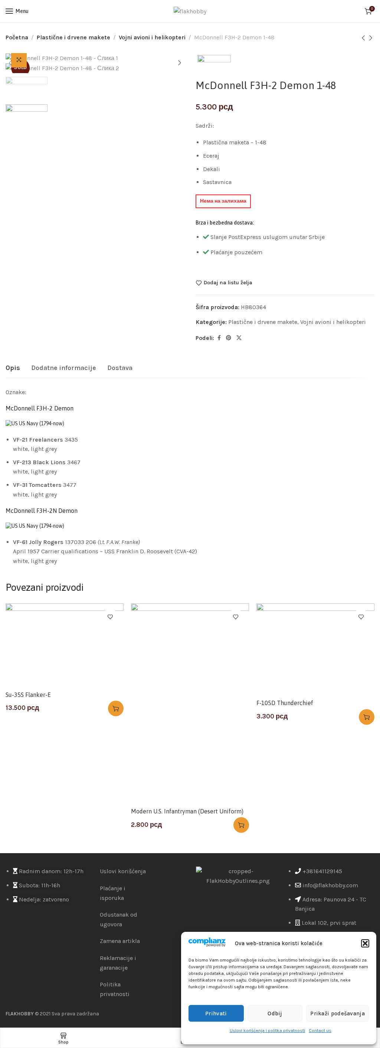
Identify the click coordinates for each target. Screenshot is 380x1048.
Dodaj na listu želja (228, 283)
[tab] (13, 368)
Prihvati (216, 1013)
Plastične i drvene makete (73, 37)
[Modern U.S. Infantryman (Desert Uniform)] (190, 703)
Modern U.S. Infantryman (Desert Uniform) (187, 811)
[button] (365, 943)
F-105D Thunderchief (284, 703)
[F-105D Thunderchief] (315, 649)
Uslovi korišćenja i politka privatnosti (267, 1030)
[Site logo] (190, 11)
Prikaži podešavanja (337, 1013)
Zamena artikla (120, 940)
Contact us (320, 1030)
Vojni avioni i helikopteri (152, 37)
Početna (17, 37)
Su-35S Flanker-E (28, 694)
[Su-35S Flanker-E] (65, 645)
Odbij (275, 1013)
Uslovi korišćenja (123, 871)
